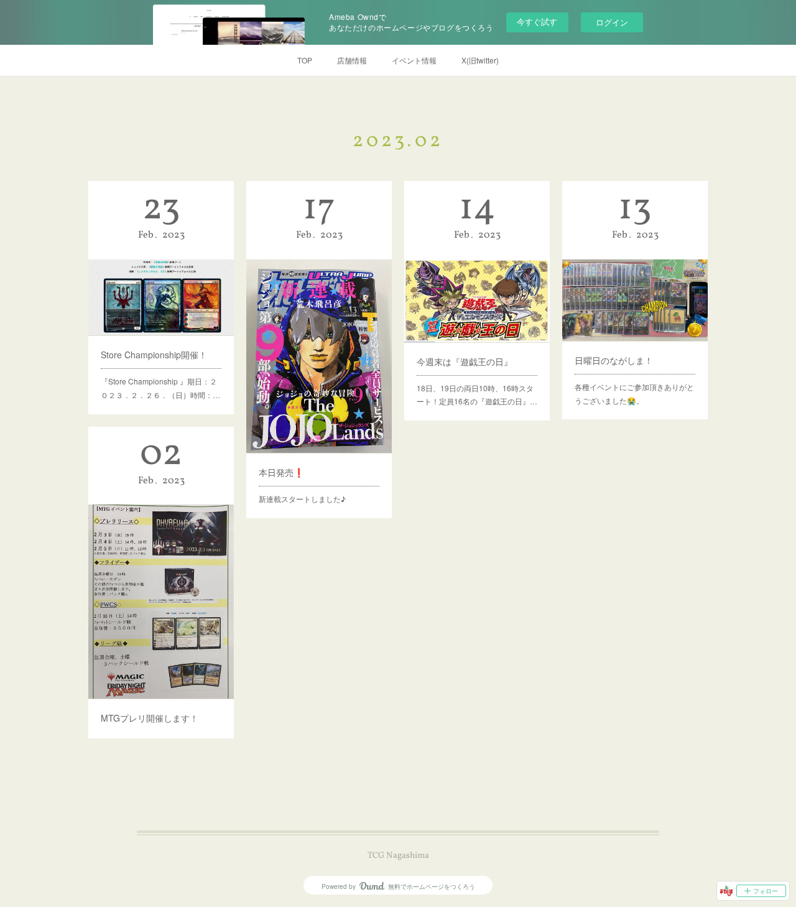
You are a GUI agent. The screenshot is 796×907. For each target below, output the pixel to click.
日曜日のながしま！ (614, 360)
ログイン (612, 22)
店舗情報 (352, 60)
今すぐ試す (537, 21)
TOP (304, 60)
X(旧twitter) (480, 60)
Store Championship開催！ (154, 354)
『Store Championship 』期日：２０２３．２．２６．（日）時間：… (160, 388)
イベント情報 (414, 60)
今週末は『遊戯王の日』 (464, 361)
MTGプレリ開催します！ (149, 718)
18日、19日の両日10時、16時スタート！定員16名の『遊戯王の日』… (477, 395)
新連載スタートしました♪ (302, 498)
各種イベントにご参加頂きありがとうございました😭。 (634, 393)
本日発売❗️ (281, 472)
